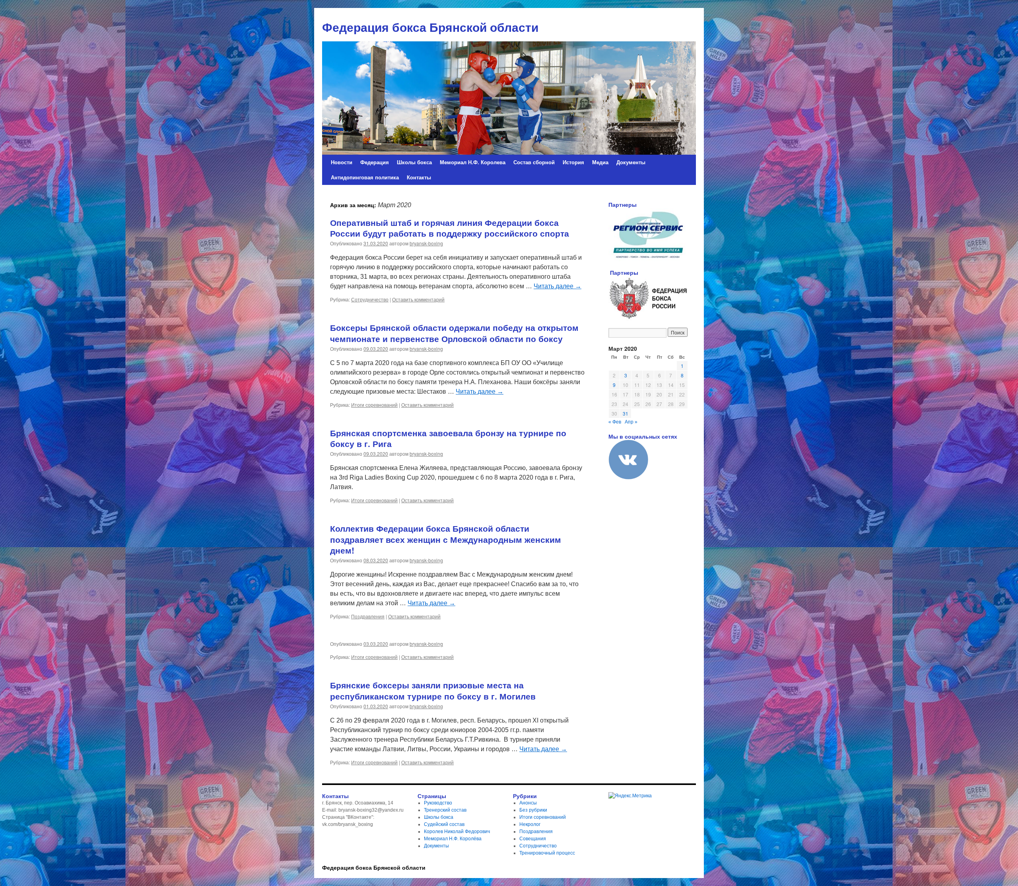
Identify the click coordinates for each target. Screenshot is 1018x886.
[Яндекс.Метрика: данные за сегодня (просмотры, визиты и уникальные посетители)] (630, 795)
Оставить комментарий (418, 299)
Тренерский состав (445, 810)
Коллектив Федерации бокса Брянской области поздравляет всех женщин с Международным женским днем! (445, 539)
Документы (630, 162)
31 (625, 413)
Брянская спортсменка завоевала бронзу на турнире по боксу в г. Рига (448, 438)
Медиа (600, 162)
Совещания (532, 838)
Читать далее (557, 286)
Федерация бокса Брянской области (373, 867)
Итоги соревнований (374, 404)
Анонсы (528, 803)
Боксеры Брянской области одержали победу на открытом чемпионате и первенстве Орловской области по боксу (454, 332)
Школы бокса (414, 162)
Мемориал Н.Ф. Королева (472, 162)
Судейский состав (444, 824)
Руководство (438, 803)
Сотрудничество (370, 299)
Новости (341, 162)
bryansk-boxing (426, 243)
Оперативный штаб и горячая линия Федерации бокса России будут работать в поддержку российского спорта (449, 227)
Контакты (419, 177)
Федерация (374, 162)
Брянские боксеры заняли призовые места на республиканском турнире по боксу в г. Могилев (433, 690)
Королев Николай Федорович (457, 831)
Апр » (631, 422)
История (573, 162)
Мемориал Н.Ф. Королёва (453, 838)
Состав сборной (534, 162)
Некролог (529, 824)
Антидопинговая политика (365, 177)
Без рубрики (533, 810)
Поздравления (368, 616)
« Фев (614, 422)
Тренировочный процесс (547, 853)
